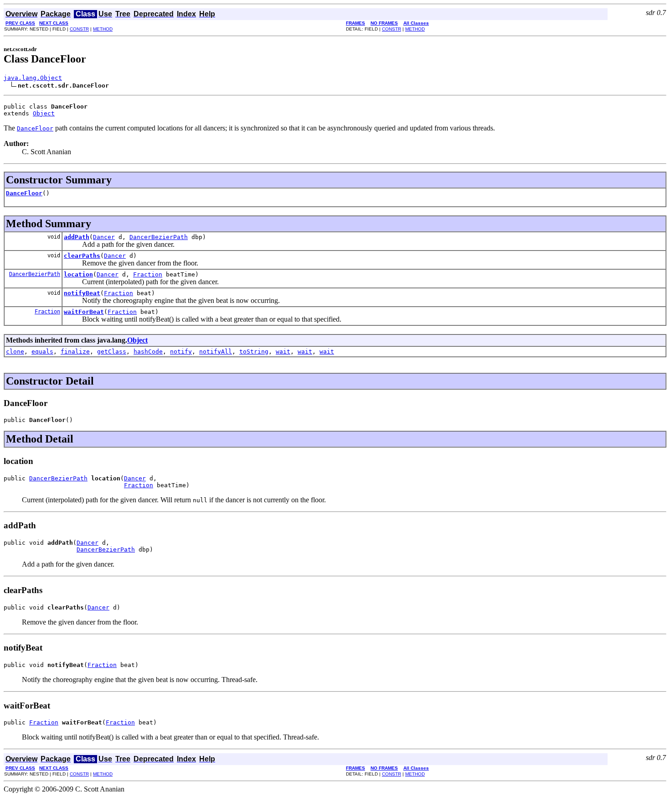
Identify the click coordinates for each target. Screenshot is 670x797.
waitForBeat (84, 311)
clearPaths (82, 255)
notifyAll (215, 351)
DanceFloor (24, 193)
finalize (75, 351)
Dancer (104, 237)
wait (283, 351)
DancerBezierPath (158, 237)
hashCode (148, 351)
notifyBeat (82, 293)
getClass (111, 351)
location (78, 274)
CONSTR (79, 28)
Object (44, 113)
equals (42, 351)
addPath (76, 237)
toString (253, 351)
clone (15, 351)
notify (181, 351)
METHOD (103, 28)
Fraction (147, 274)
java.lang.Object (33, 77)
